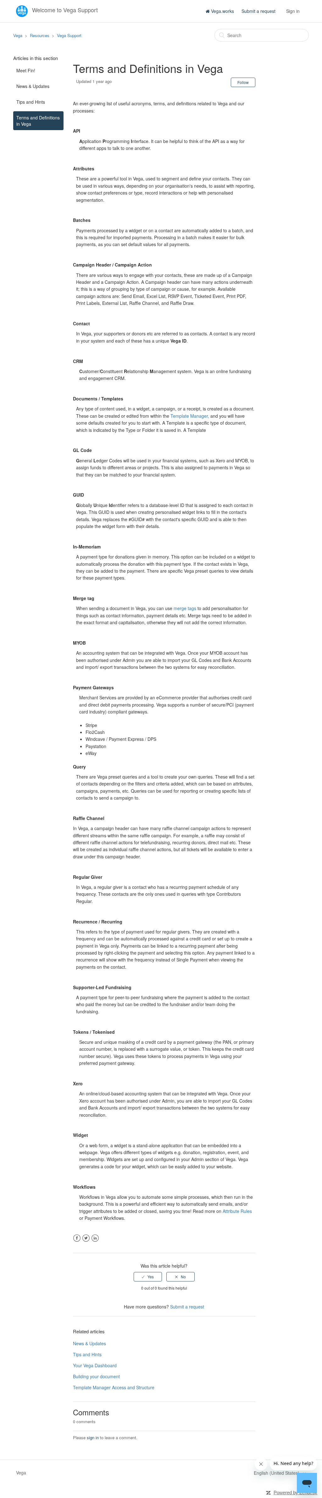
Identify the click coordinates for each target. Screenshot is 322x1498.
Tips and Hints (30, 102)
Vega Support (69, 35)
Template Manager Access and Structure (113, 1387)
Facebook (77, 1238)
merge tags (185, 608)
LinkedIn (95, 1238)
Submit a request (258, 11)
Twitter (86, 1238)
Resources (39, 35)
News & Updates (32, 86)
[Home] (22, 10)
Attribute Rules (237, 1211)
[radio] (148, 1276)
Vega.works (222, 11)
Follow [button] (243, 82)
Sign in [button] (293, 11)
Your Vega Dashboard (95, 1365)
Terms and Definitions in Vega (38, 120)
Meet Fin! (25, 70)
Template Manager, (189, 416)
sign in (93, 1437)
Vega (17, 35)
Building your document (96, 1376)
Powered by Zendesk (295, 1492)
